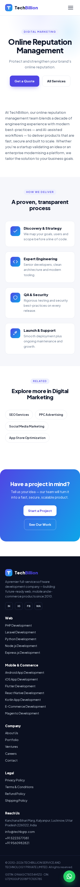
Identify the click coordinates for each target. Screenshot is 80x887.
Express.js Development (22, 652)
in (9, 606)
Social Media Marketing (26, 426)
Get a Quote (25, 81)
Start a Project (40, 511)
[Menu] (70, 7)
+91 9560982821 (17, 843)
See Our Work (40, 524)
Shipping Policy (16, 800)
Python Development (20, 639)
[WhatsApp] (69, 876)
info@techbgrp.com (20, 832)
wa (38, 606)
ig (18, 606)
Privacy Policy (15, 780)
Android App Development (24, 672)
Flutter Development (20, 686)
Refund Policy (15, 794)
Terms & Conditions (19, 787)
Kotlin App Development (23, 699)
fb (29, 606)
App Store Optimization (27, 438)
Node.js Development (21, 646)
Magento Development (22, 713)
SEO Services (19, 414)
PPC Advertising (51, 414)
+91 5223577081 (17, 838)
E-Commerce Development (25, 706)
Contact (11, 760)
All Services (56, 81)
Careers (11, 753)
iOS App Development (21, 679)
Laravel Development (20, 632)
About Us (11, 733)
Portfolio (12, 740)
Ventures (11, 746)
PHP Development (18, 625)
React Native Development (24, 693)
